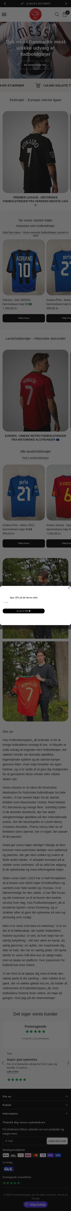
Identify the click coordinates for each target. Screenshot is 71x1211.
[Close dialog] (69, 588)
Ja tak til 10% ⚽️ (24, 611)
